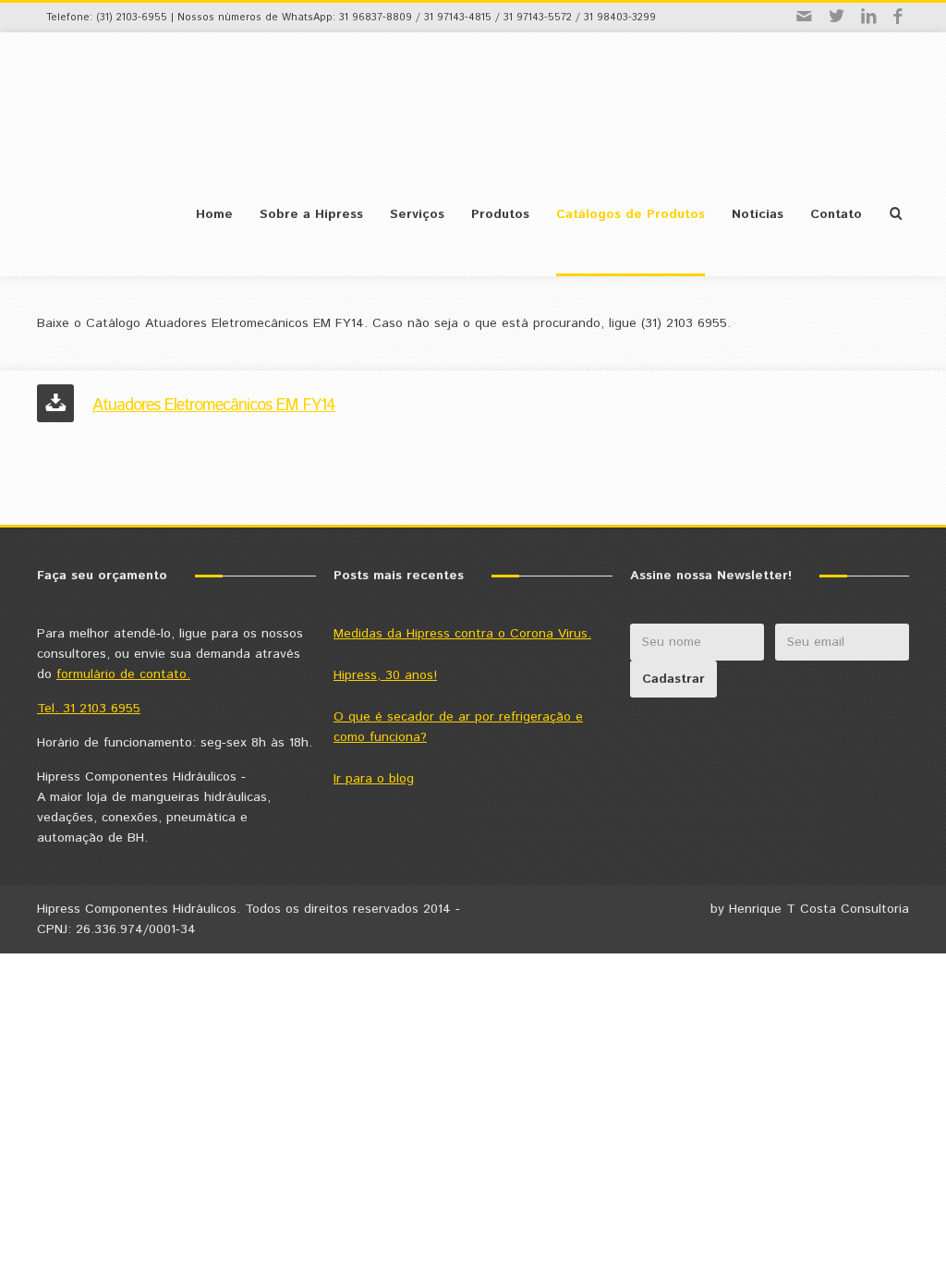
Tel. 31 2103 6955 (88, 708)
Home (214, 214)
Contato (836, 214)
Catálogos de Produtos (630, 214)
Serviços (417, 214)
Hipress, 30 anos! (385, 675)
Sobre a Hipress (311, 214)
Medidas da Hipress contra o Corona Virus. (462, 634)
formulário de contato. (123, 674)
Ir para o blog (374, 779)
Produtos (500, 214)
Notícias (757, 214)
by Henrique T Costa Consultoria (809, 909)
